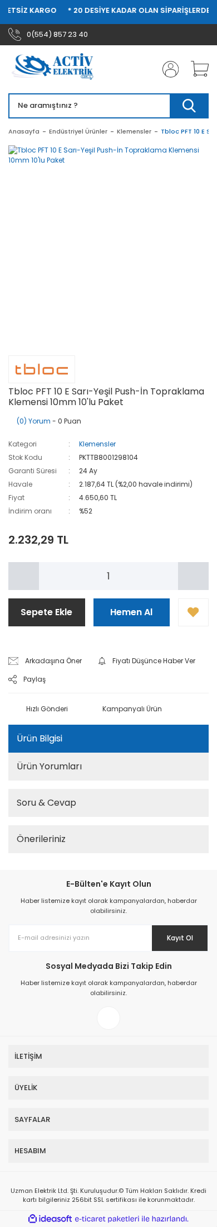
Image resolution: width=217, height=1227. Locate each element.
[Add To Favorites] (193, 612)
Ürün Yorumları (49, 766)
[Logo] (56, 69)
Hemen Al (131, 612)
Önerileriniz (41, 839)
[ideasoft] (50, 1219)
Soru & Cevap (46, 802)
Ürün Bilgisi (39, 738)
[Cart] (196, 69)
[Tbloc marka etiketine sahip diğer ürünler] (41, 369)
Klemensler (97, 444)
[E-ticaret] (107, 1219)
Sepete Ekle (46, 612)
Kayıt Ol (180, 938)
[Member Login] (167, 69)
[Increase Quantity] (193, 576)
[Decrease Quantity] (23, 576)
